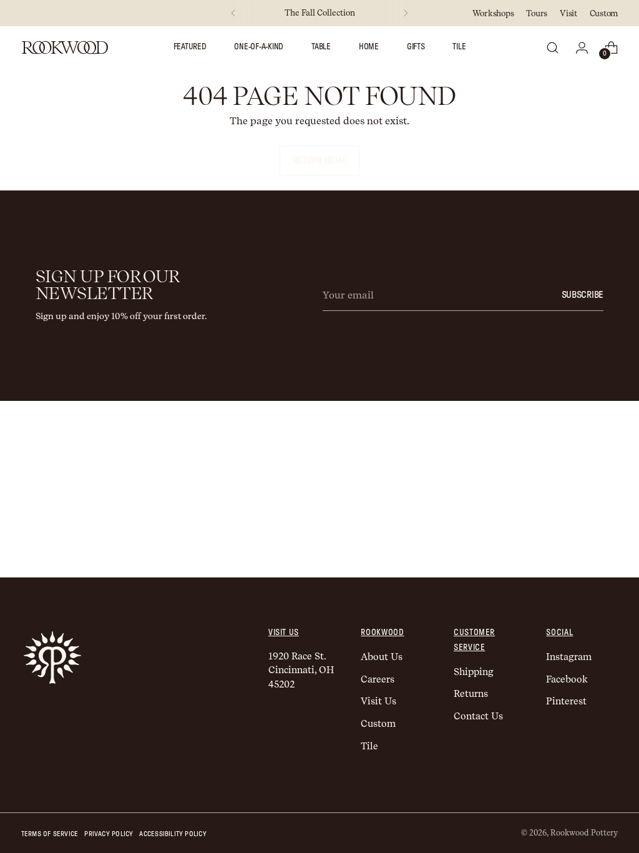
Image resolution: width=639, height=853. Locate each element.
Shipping (474, 672)
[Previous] (233, 13)
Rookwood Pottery (584, 832)
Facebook (567, 679)
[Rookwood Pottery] (65, 47)
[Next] (405, 13)
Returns (471, 693)
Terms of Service (50, 834)
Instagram (569, 657)
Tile (369, 746)
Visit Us (378, 701)
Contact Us (478, 716)
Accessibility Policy (172, 834)
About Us (381, 657)
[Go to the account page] (581, 47)
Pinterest (566, 701)
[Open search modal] (552, 47)
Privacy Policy (108, 834)
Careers (377, 679)
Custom (378, 723)
